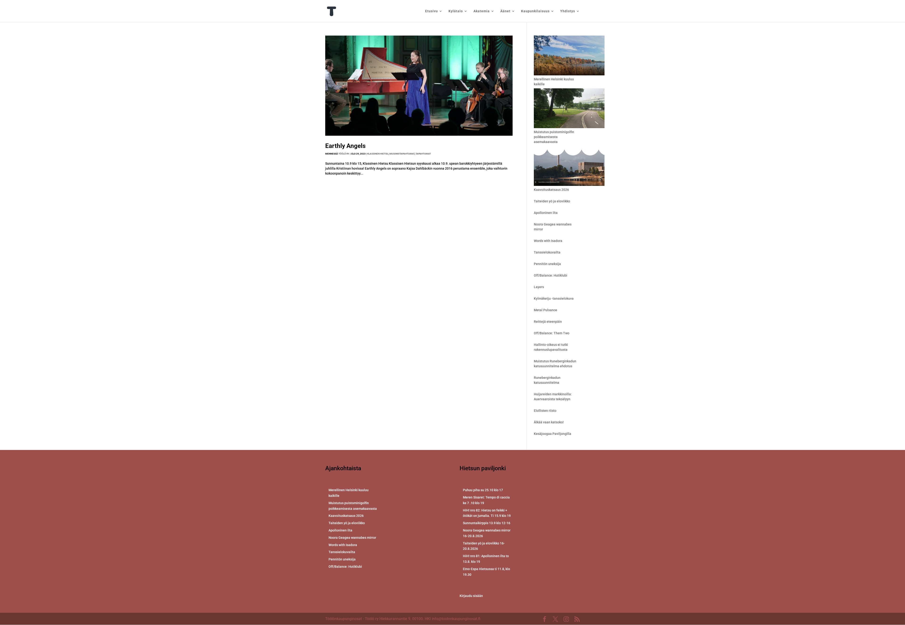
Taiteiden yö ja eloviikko (552, 201)
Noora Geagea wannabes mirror (352, 537)
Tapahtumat (423, 153)
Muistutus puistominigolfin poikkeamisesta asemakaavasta (554, 137)
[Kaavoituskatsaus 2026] (569, 166)
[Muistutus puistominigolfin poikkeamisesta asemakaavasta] (569, 109)
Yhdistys (567, 11)
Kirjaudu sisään (471, 596)
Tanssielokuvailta (547, 252)
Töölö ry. (344, 153)
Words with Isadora (548, 241)
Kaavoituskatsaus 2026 (551, 190)
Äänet (505, 11)
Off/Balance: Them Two (551, 333)
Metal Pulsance (545, 310)
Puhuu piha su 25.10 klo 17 (483, 490)
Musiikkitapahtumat (402, 153)
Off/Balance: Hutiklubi (550, 275)
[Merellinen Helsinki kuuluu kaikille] (569, 56)
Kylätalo (455, 11)
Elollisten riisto (545, 411)
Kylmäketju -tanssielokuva (554, 298)
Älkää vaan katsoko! (549, 422)
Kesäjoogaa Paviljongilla (552, 434)
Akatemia (481, 11)
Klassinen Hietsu (377, 153)
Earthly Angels (345, 145)
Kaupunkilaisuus (535, 11)
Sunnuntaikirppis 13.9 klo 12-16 (486, 523)
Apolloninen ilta (546, 213)
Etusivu (431, 11)
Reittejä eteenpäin (548, 321)
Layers (539, 287)
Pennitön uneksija (547, 264)
